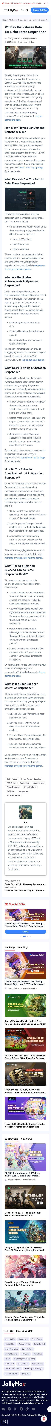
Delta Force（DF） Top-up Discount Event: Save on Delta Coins (23, 1214)
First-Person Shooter (31, 779)
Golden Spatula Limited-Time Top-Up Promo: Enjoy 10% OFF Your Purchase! (24, 982)
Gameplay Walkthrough (33, 1369)
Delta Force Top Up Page (30, 167)
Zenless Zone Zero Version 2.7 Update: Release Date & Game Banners (25, 1318)
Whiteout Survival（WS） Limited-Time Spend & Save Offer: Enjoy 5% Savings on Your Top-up (25, 1057)
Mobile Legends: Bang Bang (24, 1359)
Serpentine (23, 791)
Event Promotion (11, 1349)
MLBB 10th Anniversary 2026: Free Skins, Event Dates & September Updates (22, 1174)
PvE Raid (10, 791)
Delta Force (12, 779)
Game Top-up (37, 1339)
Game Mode (38, 783)
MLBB (7, 1359)
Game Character (11, 1354)
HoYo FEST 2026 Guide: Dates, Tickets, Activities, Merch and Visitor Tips (25, 1125)
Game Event (23, 1339)
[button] (23, 936)
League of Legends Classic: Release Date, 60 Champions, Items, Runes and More (24, 1249)
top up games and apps (32, 360)
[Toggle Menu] (5, 10)
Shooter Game (13, 795)
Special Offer (10, 1344)
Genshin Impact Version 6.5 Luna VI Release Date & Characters (23, 1283)
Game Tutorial (39, 1344)
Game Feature (27, 1349)
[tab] (6, 38)
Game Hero (38, 1354)
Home (5, 20)
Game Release (13, 787)
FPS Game (11, 783)
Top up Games (24, 1344)
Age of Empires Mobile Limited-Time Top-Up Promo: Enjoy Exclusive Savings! (25, 1022)
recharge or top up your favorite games (23, 558)
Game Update (30, 787)
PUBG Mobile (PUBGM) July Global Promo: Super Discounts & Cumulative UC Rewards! (24, 1091)
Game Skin (26, 1373)
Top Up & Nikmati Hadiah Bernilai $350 (24, 924)
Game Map (24, 783)
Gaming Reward (11, 1373)
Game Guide (9, 1339)
